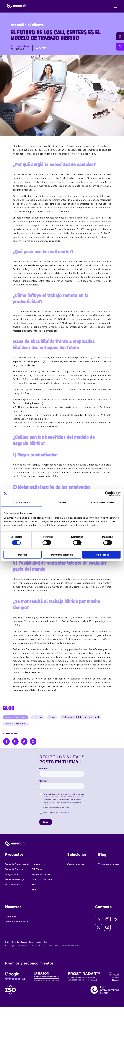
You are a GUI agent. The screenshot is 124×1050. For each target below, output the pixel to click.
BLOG (9, 708)
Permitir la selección (62, 554)
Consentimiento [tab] (21, 502)
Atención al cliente (15, 717)
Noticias (37, 717)
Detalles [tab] (62, 502)
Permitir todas (101, 554)
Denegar (22, 554)
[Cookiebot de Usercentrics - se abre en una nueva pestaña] (107, 493)
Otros (52, 717)
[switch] (46, 542)
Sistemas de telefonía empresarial (80, 717)
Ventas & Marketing (15, 724)
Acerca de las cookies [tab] (102, 502)
